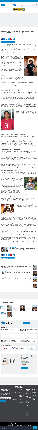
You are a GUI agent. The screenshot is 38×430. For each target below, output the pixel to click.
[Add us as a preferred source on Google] (14, 39)
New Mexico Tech (23, 337)
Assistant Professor (24, 340)
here (36, 241)
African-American (13, 29)
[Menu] (37, 5)
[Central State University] (31, 348)
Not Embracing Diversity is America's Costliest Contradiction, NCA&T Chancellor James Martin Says (22, 249)
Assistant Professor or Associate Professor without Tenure (28, 330)
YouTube (8, 371)
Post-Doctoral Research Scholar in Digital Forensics (9, 335)
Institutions (3, 271)
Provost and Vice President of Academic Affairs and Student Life (27, 335)
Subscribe (2, 4)
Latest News (3, 277)
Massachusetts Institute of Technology (27, 331)
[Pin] (11, 39)
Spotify (4, 371)
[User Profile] (32, 5)
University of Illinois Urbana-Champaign (27, 341)
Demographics (4, 29)
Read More (24, 368)
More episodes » (5, 367)
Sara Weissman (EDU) (4, 34)
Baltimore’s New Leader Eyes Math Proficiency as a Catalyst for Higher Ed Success (15, 285)
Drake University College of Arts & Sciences (9, 341)
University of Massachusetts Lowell (7, 330)
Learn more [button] (3, 428)
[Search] (34, 5)
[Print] (2, 39)
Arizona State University (5, 337)
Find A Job (26, 323)
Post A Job (34, 323)
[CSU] (6, 348)
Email (1, 396)
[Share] (4, 39)
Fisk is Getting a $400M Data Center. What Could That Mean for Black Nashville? (16, 278)
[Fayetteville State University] (15, 348)
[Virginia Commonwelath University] (23, 348)
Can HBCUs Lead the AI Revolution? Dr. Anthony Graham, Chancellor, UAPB (13, 363)
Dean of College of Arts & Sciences (8, 340)
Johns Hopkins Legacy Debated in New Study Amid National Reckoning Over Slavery (15, 273)
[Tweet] (9, 39)
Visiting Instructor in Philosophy (7, 329)
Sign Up (3, 401)
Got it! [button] (35, 428)
